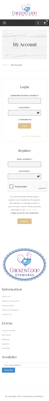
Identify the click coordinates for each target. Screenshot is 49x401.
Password (24, 108)
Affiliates (6, 339)
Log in (24, 126)
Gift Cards (6, 335)
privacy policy (32, 210)
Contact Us (7, 314)
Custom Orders (8, 330)
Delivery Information (11, 301)
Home (4, 65)
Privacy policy (8, 305)
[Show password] (38, 112)
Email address (24, 159)
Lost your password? (31, 136)
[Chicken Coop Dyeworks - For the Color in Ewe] (24, 10)
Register (24, 221)
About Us (6, 297)
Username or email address (24, 96)
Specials (5, 344)
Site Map (6, 348)
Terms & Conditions (10, 310)
